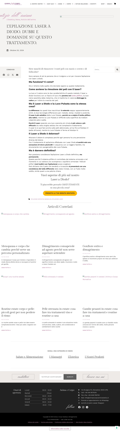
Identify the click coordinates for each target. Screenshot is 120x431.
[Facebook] (79, 407)
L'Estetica (10, 19)
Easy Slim (50, 4)
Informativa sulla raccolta (60, 429)
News (17, 19)
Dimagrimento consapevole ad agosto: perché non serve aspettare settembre (58, 250)
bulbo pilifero (76, 96)
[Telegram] (87, 407)
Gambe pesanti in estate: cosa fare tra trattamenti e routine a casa (100, 312)
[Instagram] (83, 407)
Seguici (109, 4)
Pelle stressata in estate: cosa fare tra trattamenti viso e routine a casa (59, 312)
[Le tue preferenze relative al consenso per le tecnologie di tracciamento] (116, 428)
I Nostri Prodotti (94, 356)
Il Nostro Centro (36, 4)
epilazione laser (57, 199)
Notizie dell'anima (28, 19)
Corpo (69, 4)
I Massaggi (55, 356)
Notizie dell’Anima (81, 4)
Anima (60, 4)
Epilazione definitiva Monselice (41, 199)
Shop (103, 4)
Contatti (93, 4)
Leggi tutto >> (6, 267)
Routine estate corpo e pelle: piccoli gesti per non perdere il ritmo (18, 312)
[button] (4, 75)
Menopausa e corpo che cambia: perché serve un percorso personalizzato (15, 250)
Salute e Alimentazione (29, 356)
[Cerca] (117, 69)
